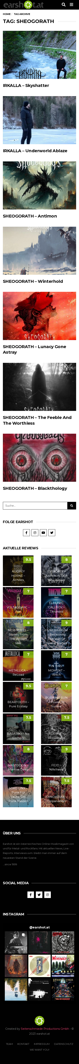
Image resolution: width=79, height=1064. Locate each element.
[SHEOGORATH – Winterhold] (39, 251)
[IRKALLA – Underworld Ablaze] (39, 120)
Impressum (41, 1043)
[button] (16, 942)
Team (9, 1043)
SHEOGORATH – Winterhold (33, 281)
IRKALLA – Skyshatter (26, 85)
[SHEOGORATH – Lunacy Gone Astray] (39, 316)
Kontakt (23, 1043)
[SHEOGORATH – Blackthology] (39, 458)
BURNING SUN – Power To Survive (56, 702)
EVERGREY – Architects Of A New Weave (56, 575)
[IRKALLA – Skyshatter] (39, 55)
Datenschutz (63, 1043)
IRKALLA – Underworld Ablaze (35, 150)
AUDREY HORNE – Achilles (18, 575)
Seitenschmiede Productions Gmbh (45, 1028)
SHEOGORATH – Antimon (30, 216)
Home (6, 14)
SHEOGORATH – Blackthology (35, 488)
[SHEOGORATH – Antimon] (39, 185)
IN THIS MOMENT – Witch (56, 670)
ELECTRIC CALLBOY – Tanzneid (56, 607)
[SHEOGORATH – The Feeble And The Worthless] (39, 387)
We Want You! (39, 1049)
